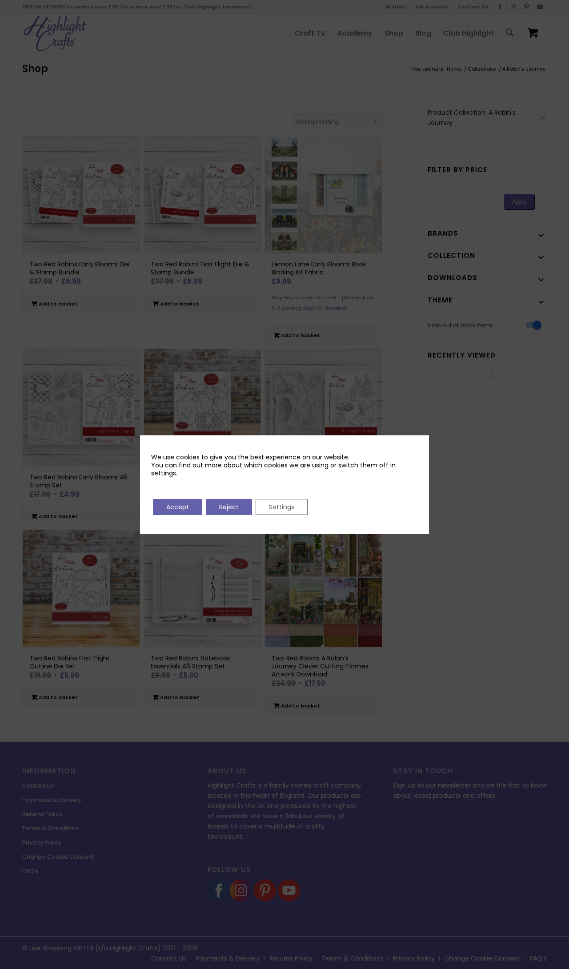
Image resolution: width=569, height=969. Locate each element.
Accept (177, 507)
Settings (281, 507)
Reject (229, 507)
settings (163, 473)
